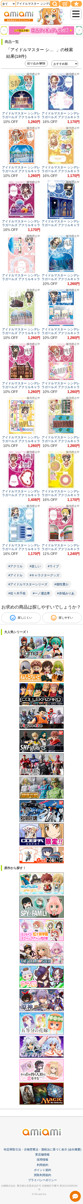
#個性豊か (61, 584)
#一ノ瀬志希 (41, 593)
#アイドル (15, 575)
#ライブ (53, 566)
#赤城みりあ (65, 593)
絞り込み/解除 (36, 63)
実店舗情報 (42, 1154)
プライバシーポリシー (42, 1180)
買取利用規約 (42, 1175)
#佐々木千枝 (17, 593)
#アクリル (15, 566)
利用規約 (42, 1165)
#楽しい (35, 566)
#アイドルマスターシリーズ (27, 584)
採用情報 (42, 1159)
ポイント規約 (42, 1170)
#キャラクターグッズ (44, 575)
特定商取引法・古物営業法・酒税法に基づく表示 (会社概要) (42, 1149)
